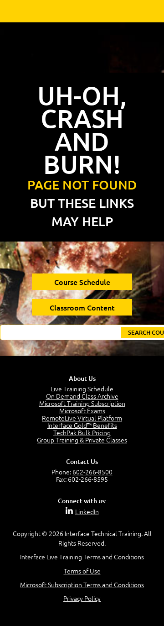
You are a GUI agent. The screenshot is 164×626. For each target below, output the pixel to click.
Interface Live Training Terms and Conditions (82, 556)
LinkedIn (87, 511)
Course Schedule (82, 282)
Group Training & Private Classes (82, 439)
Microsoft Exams (82, 410)
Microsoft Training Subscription (82, 403)
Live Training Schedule (82, 388)
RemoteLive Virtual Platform (82, 417)
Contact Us (82, 461)
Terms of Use (82, 570)
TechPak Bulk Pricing (82, 432)
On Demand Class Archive (82, 395)
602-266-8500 (92, 471)
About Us (82, 378)
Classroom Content (82, 307)
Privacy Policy (82, 598)
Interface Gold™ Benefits (82, 425)
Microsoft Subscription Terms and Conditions (82, 584)
